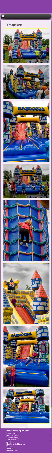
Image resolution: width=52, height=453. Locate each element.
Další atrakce (11, 450)
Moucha (9, 446)
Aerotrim (10, 442)
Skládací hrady (12, 438)
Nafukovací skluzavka (15, 444)
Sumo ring (10, 448)
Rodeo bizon (11, 433)
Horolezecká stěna (14, 435)
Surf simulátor (12, 440)
